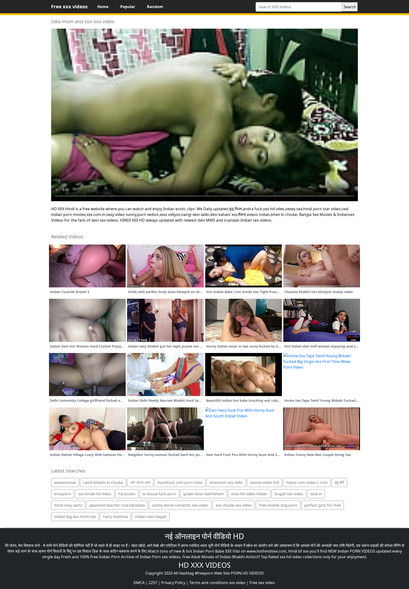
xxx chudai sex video (234, 505)
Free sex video (262, 582)
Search (350, 6)
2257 (153, 582)
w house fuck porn (159, 493)
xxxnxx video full (264, 482)
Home (102, 6)
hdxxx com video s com (307, 482)
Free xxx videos (69, 6)
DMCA (139, 582)
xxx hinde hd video (94, 493)
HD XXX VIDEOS (204, 565)
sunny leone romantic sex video (180, 505)
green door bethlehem (203, 493)
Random (155, 6)
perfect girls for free (322, 505)
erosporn (62, 493)
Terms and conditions (208, 582)
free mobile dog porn (278, 505)
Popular (127, 6)
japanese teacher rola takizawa (117, 505)
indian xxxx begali (150, 516)
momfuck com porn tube (179, 482)
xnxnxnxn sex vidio (226, 482)
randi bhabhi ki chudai (103, 482)
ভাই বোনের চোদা (140, 482)
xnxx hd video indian (249, 493)
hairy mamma (115, 516)
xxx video (237, 582)
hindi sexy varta (68, 505)
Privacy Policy (173, 582)
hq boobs (126, 493)
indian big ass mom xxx (75, 516)
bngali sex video (289, 493)
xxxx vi (316, 493)
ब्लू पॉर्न (339, 482)
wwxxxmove (65, 482)
